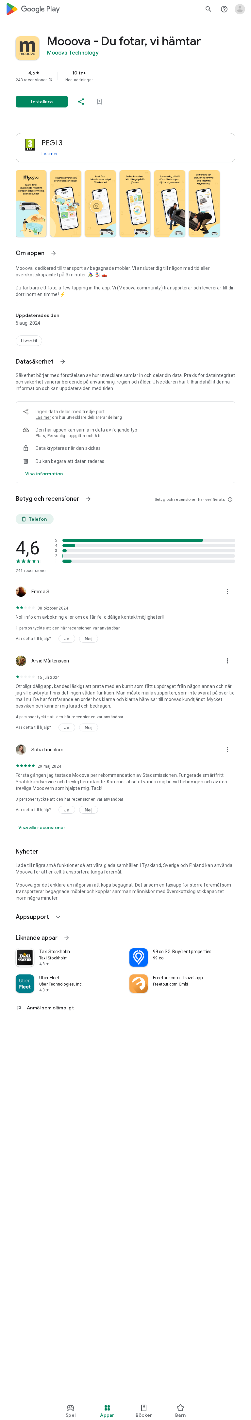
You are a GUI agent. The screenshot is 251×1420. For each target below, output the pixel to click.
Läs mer (50, 153)
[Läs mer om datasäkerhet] (44, 473)
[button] (50, 80)
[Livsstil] (29, 341)
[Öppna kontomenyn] (240, 9)
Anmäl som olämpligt (45, 1008)
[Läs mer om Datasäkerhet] (63, 361)
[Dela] (81, 101)
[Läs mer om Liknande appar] (67, 938)
